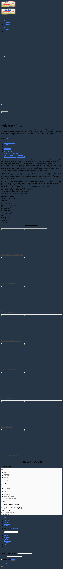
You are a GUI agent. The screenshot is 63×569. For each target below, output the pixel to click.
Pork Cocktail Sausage (9, 312)
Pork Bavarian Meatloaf (9, 455)
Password (4, 556)
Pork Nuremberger (8, 398)
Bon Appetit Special (9, 143)
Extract (6, 481)
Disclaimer (7, 494)
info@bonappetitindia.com (8, 512)
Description (7, 149)
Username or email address (9, 553)
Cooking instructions (11, 153)
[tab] (33, 149)
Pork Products (8, 488)
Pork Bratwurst (6, 427)
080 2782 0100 (5, 514)
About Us (6, 474)
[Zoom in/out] (2, 566)
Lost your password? (7, 563)
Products (6, 475)
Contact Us (7, 479)
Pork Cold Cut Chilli (8, 283)
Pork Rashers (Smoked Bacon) (12, 254)
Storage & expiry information (14, 155)
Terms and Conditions (10, 498)
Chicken (6, 144)
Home (2, 121)
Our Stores (7, 477)
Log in (13, 559)
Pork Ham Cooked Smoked (11, 340)
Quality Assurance (9, 496)
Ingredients (8, 151)
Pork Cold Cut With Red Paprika (12, 369)
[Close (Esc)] (1, 566)
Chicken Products (9, 487)
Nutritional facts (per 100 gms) (14, 157)
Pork (6, 121)
